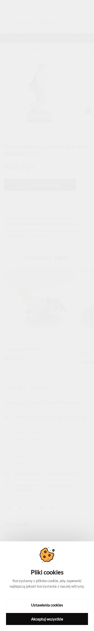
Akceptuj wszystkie (47, 619)
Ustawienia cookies (47, 605)
